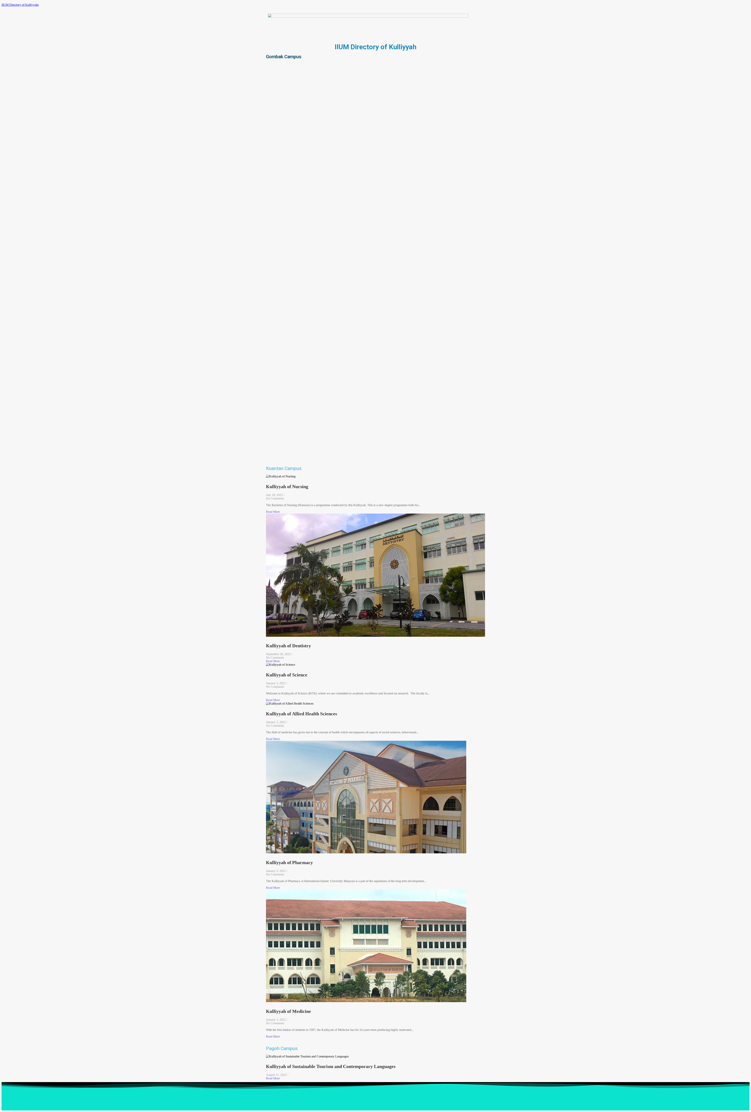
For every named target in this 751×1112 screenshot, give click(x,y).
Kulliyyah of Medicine (288, 1011)
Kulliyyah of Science (286, 674)
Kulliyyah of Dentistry (288, 645)
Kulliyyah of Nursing (287, 486)
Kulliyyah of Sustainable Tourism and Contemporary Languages (330, 1066)
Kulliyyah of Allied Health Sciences (301, 713)
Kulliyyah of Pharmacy (289, 862)
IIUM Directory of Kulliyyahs (20, 4)
